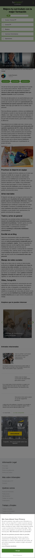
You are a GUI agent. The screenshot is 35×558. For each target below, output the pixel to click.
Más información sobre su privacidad (20, 531)
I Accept (17, 550)
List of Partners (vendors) (9, 546)
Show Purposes (17, 555)
